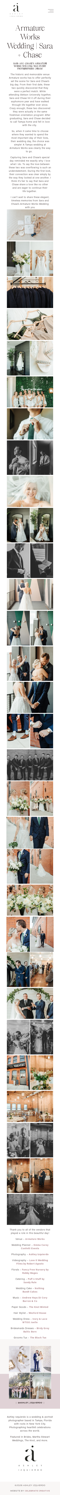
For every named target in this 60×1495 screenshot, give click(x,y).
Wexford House (37, 1312)
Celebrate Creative (37, 1491)
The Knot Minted (38, 1306)
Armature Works (35, 1238)
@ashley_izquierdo (29, 1403)
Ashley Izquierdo (39, 1254)
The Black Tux (38, 1337)
